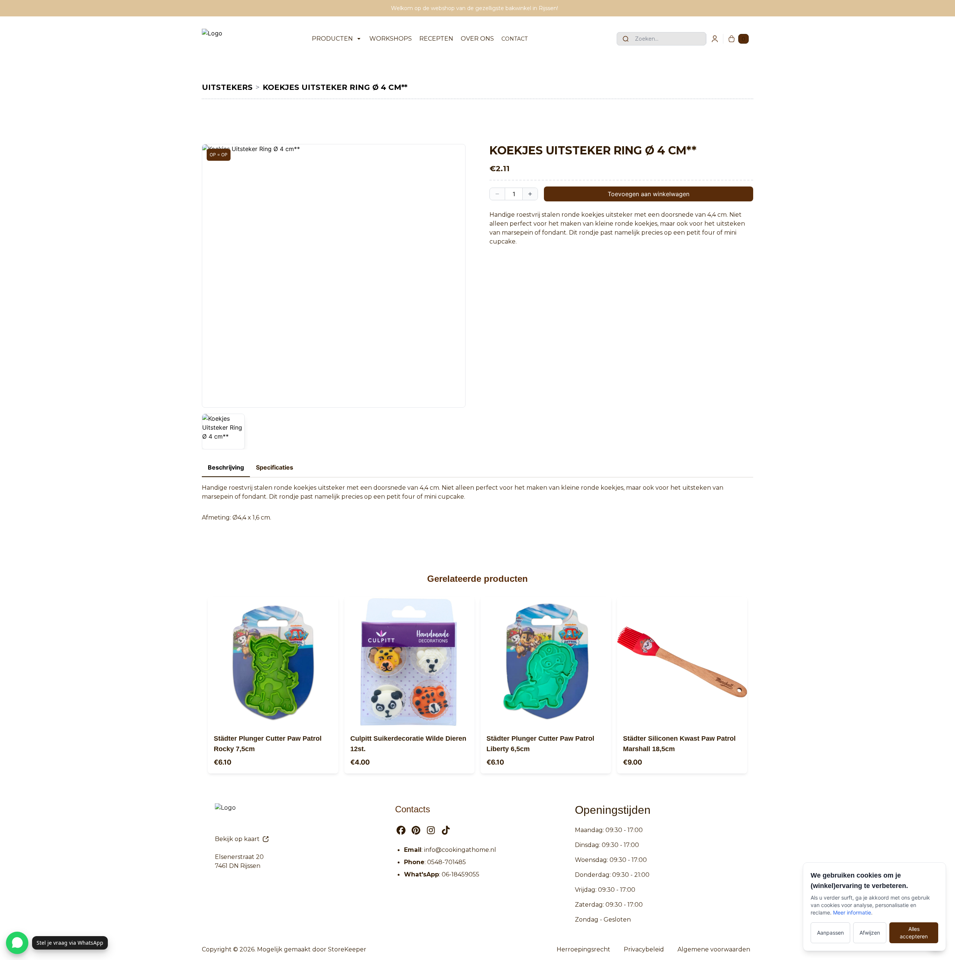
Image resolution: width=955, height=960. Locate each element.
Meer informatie (852, 912)
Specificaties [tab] (274, 467)
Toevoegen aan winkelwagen (648, 194)
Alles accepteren (914, 932)
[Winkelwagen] (731, 39)
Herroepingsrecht (583, 949)
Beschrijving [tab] (226, 467)
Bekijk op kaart (237, 839)
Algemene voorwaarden (713, 949)
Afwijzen (870, 932)
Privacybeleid (644, 949)
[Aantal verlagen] (497, 194)
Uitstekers (227, 87)
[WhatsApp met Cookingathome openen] (17, 943)
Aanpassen (830, 932)
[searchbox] (661, 39)
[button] (333, 275)
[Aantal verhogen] (530, 194)
